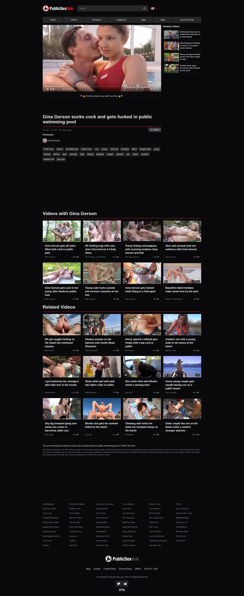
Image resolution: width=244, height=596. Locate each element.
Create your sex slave (104, 504)
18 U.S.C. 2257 (151, 569)
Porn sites (127, 509)
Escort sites (47, 513)
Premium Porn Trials (184, 513)
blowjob (100, 154)
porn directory (154, 509)
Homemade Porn (103, 536)
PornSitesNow (101, 522)
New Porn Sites (75, 518)
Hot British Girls (75, 531)
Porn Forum (101, 513)
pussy (156, 149)
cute (97, 149)
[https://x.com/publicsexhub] (119, 584)
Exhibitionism (72, 149)
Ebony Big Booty (129, 531)
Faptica (46, 545)
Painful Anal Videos (77, 504)
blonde (90, 154)
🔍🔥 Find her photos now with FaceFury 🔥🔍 (101, 96)
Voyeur (60, 149)
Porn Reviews (101, 541)
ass (128, 154)
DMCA (138, 569)
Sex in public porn (156, 518)
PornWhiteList (181, 527)
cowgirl (110, 154)
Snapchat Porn (102, 509)
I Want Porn (153, 522)
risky (82, 154)
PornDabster (101, 531)
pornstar (73, 154)
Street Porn (180, 541)
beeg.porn (73, 536)
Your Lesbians (128, 504)
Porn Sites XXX (102, 545)
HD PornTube (154, 513)
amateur (145, 154)
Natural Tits (49, 159)
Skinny (56, 154)
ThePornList (181, 536)
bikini (134, 149)
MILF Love (153, 527)
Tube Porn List (181, 522)
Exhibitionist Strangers (158, 541)
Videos (74, 20)
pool (65, 154)
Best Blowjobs (48, 504)
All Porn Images (129, 545)
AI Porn (179, 504)
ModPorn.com (75, 509)
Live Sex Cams (187, 20)
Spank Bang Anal (103, 527)
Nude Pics (73, 545)
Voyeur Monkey (129, 541)
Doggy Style (145, 149)
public (135, 154)
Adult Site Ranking (130, 527)
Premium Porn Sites (51, 522)
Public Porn (86, 149)
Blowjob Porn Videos (51, 527)
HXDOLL (72, 541)
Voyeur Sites (128, 536)
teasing (47, 154)
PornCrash (47, 541)
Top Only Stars (128, 513)
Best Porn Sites (129, 522)
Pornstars (96, 20)
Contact (96, 569)
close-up (114, 149)
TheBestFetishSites (50, 518)
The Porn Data (155, 531)
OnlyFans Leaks (49, 509)
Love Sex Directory (156, 536)
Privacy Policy (125, 569)
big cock (61, 159)
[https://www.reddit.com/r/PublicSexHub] (125, 584)
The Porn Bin (74, 522)
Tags (143, 20)
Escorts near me (182, 509)
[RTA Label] (122, 590)
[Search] (144, 8)
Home (53, 20)
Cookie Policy (109, 569)
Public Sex (49, 149)
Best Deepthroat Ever (51, 536)
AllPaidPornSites (182, 518)
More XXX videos (76, 527)
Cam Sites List (155, 545)
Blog (163, 20)
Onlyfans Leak (155, 504)
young (104, 149)
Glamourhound (102, 518)
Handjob (125, 149)
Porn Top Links (128, 518)
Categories (121, 20)
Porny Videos (74, 513)
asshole (119, 154)
